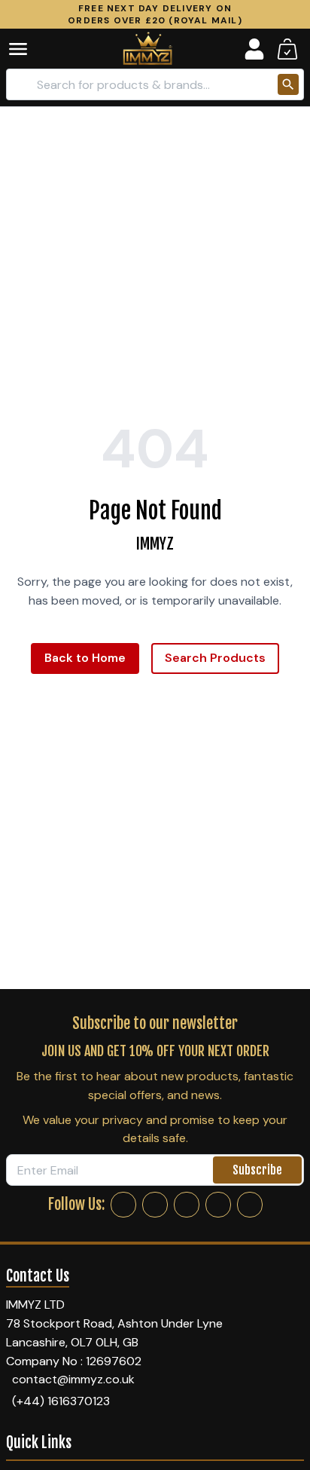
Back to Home (85, 658)
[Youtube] (250, 1204)
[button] (28, 49)
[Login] (254, 49)
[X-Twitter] (186, 1204)
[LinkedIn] (218, 1204)
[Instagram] (155, 1204)
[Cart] (287, 49)
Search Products (215, 658)
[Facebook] (123, 1204)
